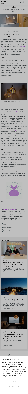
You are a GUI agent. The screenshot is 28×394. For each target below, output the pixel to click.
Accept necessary (14, 386)
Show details (14, 391)
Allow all (14, 381)
